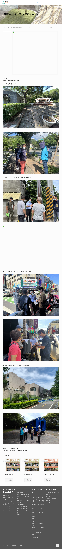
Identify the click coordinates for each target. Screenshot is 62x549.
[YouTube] (53, 545)
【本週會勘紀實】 (10, 474)
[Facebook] (51, 545)
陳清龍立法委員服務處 (15, 27)
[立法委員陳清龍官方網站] (5, 2)
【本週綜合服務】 (48, 474)
